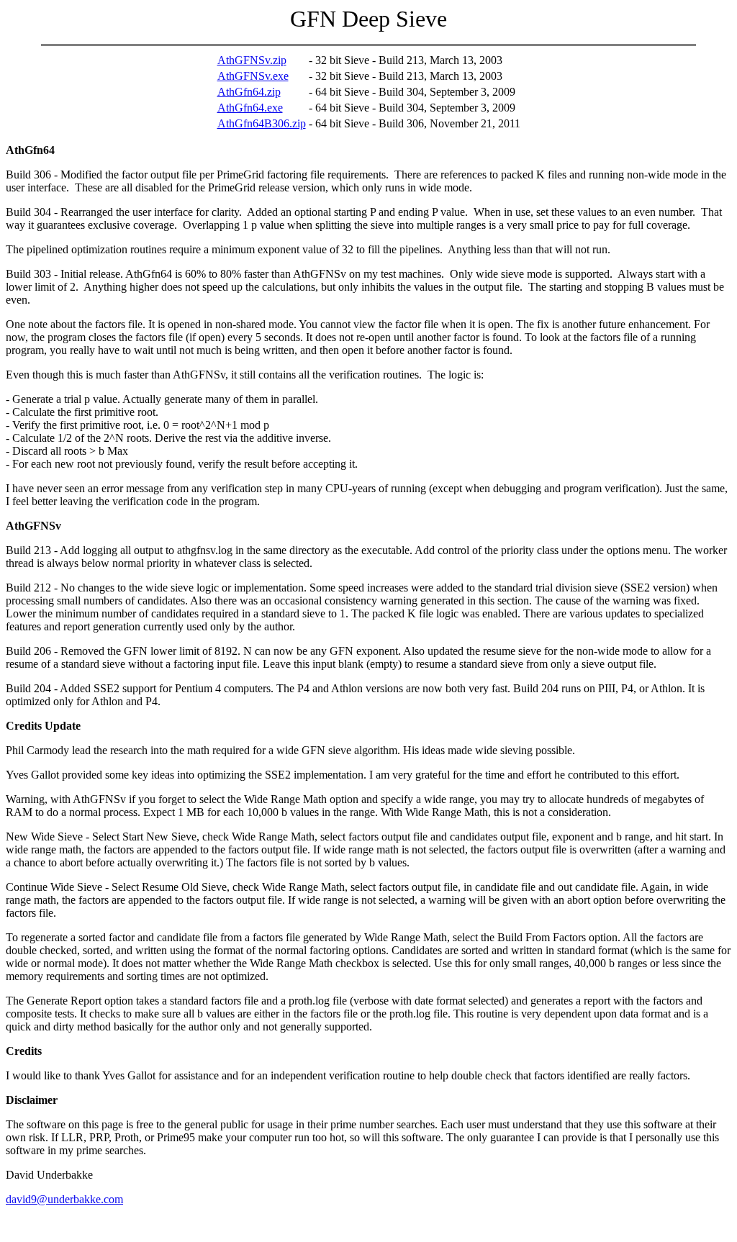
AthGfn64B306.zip (261, 123)
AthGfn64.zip (249, 92)
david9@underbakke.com (64, 1199)
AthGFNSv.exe (253, 76)
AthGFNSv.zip (251, 60)
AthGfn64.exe (250, 107)
